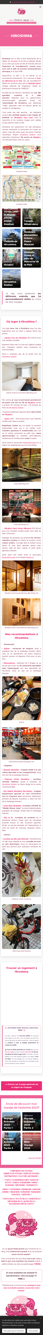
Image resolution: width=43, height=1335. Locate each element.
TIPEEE (37, 1264)
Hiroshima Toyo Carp (23, 117)
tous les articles (35, 1158)
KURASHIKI (25, 1192)
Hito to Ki (8, 817)
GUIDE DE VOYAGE (31, 1173)
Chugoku (14, 61)
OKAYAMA (9, 1185)
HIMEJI (34, 1182)
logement (28, 1052)
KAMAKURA (26, 1189)
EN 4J (32, 1201)
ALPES (26, 1201)
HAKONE (36, 1189)
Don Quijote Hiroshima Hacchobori (17, 791)
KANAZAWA (25, 1182)
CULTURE (22, 1176)
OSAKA (16, 1182)
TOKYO (8, 1180)
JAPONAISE (32, 1176)
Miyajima (36, 137)
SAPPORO (26, 1194)
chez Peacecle (22, 839)
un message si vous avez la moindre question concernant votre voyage (21, 1287)
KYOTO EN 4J (21, 1199)
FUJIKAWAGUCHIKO (21, 1180)
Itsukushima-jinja (8, 557)
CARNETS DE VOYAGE (12, 1173)
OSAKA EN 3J (34, 1199)
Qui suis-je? (15, 2)
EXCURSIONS (14, 1204)
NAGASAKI (35, 1192)
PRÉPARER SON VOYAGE (21, 1171)
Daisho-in (30, 557)
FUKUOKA (16, 1194)
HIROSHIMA (20, 1185)
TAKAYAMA (14, 1192)
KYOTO (8, 1182)
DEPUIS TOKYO (26, 1204)
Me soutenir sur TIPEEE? (27, 2)
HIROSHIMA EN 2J (15, 1201)
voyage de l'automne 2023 (21, 1107)
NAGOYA (34, 1180)
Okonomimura (9, 663)
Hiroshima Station (9, 357)
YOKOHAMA (15, 1189)
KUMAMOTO (32, 1185)
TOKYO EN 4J (8, 1199)
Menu (40, 7)
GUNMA (5, 1192)
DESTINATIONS (10, 1176)
